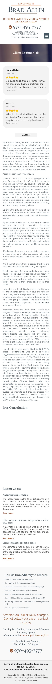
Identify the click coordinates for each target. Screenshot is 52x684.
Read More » (8, 513)
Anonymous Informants (15, 495)
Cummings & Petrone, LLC (34, 635)
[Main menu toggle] (46, 36)
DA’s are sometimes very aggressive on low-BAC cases (26, 522)
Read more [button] (11, 90)
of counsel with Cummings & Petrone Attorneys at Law (26, 20)
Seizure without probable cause (19, 543)
